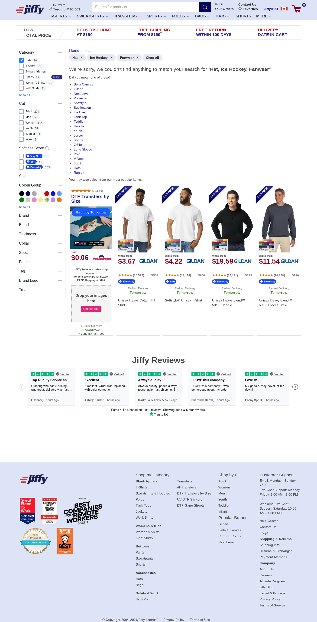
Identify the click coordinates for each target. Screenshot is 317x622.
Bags (201, 16)
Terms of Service (272, 605)
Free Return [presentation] (214, 32)
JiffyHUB (271, 9)
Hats (221, 16)
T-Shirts (59, 16)
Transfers (126, 16)
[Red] (46, 193)
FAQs (264, 533)
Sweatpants (145, 558)
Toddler (79, 121)
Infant (222, 511)
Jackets (141, 511)
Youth (78, 131)
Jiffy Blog (267, 587)
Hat (75, 57)
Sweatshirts (91, 16)
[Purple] (53, 200)
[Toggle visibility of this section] (60, 52)
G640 (78, 145)
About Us (267, 569)
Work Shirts (144, 517)
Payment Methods (273, 557)
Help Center (269, 521)
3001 (77, 163)
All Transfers (186, 487)
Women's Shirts (148, 532)
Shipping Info (270, 545)
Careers (266, 575)
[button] (60, 16)
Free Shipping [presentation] (153, 32)
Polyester (80, 98)
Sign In (219, 4)
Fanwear (127, 57)
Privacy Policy (270, 599)
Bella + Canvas (229, 530)
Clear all (152, 57)
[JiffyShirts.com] (30, 9)
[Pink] (34, 200)
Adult (222, 481)
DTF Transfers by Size (194, 493)
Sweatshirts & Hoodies (153, 493)
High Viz (142, 599)
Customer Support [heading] (277, 475)
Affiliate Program (272, 581)
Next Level (81, 93)
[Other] (46, 200)
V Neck (79, 158)
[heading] (183, 197)
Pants (140, 552)
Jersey (79, 135)
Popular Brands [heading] (232, 517)
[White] (40, 193)
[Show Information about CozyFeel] (47, 148)
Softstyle (80, 103)
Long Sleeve (83, 149)
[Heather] (28, 200)
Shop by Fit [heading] (229, 475)
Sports (155, 16)
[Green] (21, 200)
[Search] (205, 7)
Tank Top (80, 117)
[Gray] (34, 193)
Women (224, 487)
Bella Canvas (83, 84)
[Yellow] (40, 200)
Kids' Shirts (144, 538)
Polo (77, 154)
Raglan (79, 172)
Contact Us (247, 4)
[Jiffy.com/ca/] (67, 479)
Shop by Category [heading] (153, 475)
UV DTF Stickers (189, 499)
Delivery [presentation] (272, 32)
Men (221, 493)
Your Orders (224, 9)
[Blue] (59, 193)
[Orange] (59, 200)
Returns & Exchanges (276, 551)
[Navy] (28, 193)
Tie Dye (79, 112)
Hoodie (79, 126)
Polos (179, 16)
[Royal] (53, 193)
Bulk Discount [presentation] (94, 32)
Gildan (78, 89)
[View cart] (296, 9)
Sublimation (82, 107)
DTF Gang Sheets (191, 505)
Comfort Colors (230, 536)
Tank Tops (143, 505)
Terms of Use (200, 620)
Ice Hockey (99, 57)
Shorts (243, 16)
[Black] (21, 193)
